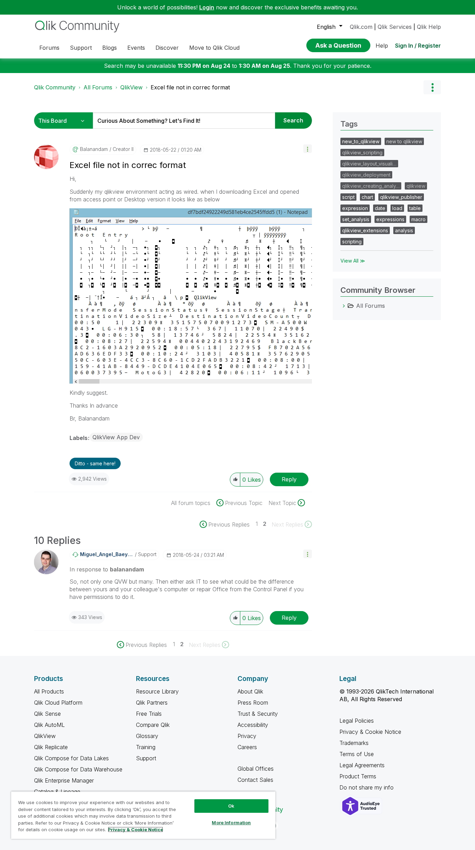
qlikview (415, 186)
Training (145, 747)
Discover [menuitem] (167, 47)
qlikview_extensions (365, 230)
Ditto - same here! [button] (95, 463)
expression (355, 208)
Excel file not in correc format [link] (190, 87)
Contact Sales (255, 779)
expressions (390, 219)
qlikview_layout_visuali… (369, 164)
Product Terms (357, 776)
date (380, 208)
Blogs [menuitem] (109, 47)
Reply (289, 479)
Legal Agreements (362, 765)
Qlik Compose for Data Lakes (71, 758)
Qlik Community (54, 87)
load (397, 208)
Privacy (247, 735)
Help (382, 45)
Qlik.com (361, 26)
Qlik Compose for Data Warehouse (78, 769)
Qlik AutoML (49, 724)
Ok (231, 806)
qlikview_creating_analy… (371, 186)
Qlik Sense (47, 713)
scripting (352, 241)
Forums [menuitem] (49, 47)
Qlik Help (429, 26)
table (415, 208)
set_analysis (355, 219)
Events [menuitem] (136, 47)
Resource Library (157, 691)
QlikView (131, 87)
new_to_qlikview (360, 141)
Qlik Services (395, 26)
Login (206, 7)
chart (367, 197)
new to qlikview (404, 141)
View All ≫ (352, 261)
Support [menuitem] (81, 47)
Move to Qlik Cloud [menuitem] (214, 47)
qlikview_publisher (401, 197)
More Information (231, 822)
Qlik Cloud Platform (58, 702)
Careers (247, 747)
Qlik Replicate (51, 747)
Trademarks (354, 742)
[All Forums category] (343, 305)
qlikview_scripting (362, 152)
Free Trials (149, 713)
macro (418, 219)
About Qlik (250, 691)
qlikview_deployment (366, 175)
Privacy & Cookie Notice (370, 731)
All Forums (97, 87)
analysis (404, 230)
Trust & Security (258, 713)
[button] (307, 148)
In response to (107, 569)
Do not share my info (367, 787)
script (348, 197)
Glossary (147, 735)
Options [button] (432, 87)
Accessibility (253, 724)
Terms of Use (356, 754)
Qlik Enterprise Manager (64, 780)
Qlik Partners (152, 702)
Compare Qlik (153, 724)
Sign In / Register (418, 45)
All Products (49, 691)
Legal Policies (356, 720)
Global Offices (256, 768)
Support (146, 758)
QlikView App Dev (116, 437)
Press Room (253, 702)
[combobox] (184, 120)
